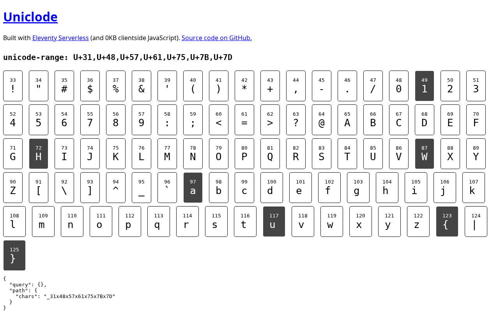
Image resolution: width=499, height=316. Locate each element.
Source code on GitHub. (217, 38)
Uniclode (30, 16)
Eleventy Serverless (60, 38)
